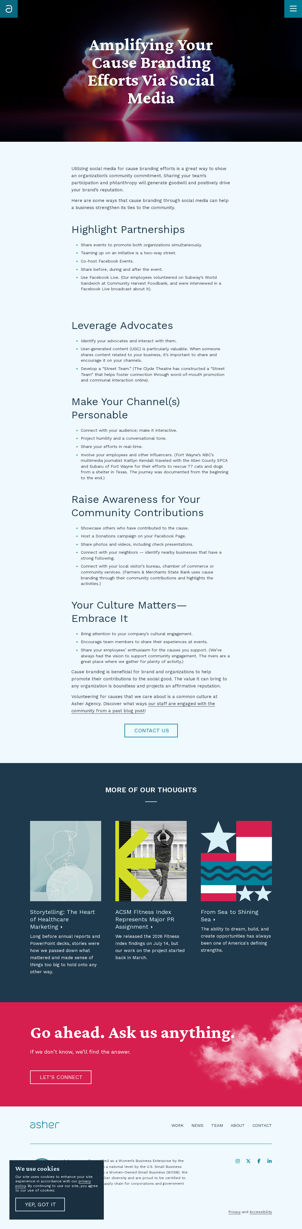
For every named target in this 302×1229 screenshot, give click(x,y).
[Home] (9, 9)
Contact (262, 1125)
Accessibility (261, 1212)
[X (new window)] (248, 1161)
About (238, 1125)
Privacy (235, 1212)
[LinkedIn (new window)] (269, 1161)
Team (217, 1125)
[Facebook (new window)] (259, 1161)
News (197, 1125)
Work (177, 1125)
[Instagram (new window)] (237, 1161)
